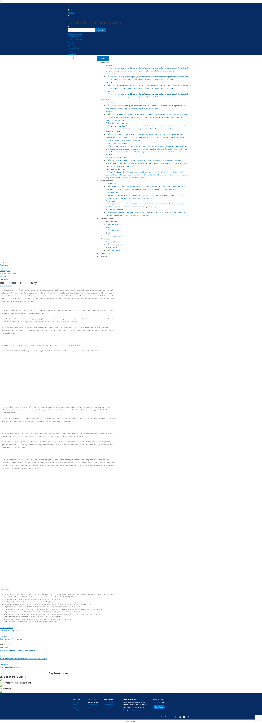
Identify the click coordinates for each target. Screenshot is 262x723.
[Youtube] (184, 717)
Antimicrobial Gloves (75, 39)
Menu (103, 58)
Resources (4, 265)
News (89, 707)
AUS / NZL (71, 13)
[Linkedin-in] (180, 717)
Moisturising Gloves (75, 34)
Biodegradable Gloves (76, 37)
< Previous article (6, 628)
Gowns (70, 51)
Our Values (76, 704)
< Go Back (3, 276)
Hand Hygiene (5, 271)
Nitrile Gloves (72, 42)
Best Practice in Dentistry (9, 274)
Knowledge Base (6, 268)
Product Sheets (108, 704)
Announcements (92, 704)
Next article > (5, 636)
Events (90, 710)
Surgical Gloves (73, 48)
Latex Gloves (72, 45)
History (75, 707)
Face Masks (72, 54)
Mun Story (76, 702)
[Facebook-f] (176, 717)
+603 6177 (157, 702)
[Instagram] (188, 717)
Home (2, 262)
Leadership (76, 710)
